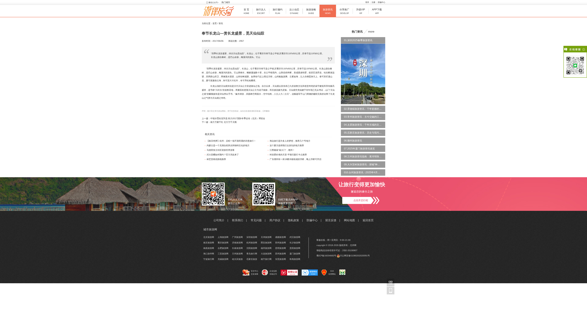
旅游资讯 (328, 11)
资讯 (221, 23)
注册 (373, 2)
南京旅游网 (208, 242)
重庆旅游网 (223, 242)
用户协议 (274, 220)
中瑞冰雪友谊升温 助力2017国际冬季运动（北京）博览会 (237, 118)
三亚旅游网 (223, 253)
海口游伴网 (208, 253)
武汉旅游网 (295, 237)
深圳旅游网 (251, 237)
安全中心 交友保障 (254, 272)
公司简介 (218, 220)
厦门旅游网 (295, 253)
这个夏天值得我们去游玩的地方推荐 (287, 145)
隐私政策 (293, 220)
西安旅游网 (266, 242)
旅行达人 (261, 11)
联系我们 (237, 220)
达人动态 (294, 11)
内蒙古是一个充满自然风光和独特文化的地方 (228, 145)
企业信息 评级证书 (273, 272)
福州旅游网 (266, 248)
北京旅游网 (208, 237)
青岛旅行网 (251, 253)
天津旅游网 (266, 237)
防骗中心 (381, 2)
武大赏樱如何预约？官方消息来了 (223, 154)
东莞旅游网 (280, 259)
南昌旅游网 (208, 248)
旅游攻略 (311, 11)
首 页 (246, 11)
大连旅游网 (266, 253)
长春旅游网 (237, 248)
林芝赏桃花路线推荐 (216, 159)
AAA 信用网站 (332, 272)
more (371, 31)
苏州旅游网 (280, 253)
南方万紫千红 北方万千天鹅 (223, 122)
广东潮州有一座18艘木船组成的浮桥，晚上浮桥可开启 (295, 159)
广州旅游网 (237, 237)
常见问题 (256, 220)
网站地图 (349, 220)
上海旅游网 (223, 237)
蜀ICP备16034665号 (326, 255)
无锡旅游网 (223, 259)
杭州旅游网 (251, 242)
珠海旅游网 (295, 259)
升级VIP (360, 11)
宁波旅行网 (208, 259)
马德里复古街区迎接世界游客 (220, 150)
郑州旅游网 (280, 242)
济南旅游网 (237, 242)
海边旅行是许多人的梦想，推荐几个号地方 (290, 141)
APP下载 (377, 11)
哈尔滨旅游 (237, 259)
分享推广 (344, 11)
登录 (367, 2)
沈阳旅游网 (251, 248)
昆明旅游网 (280, 248)
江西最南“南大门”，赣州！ (282, 150)
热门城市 (226, 2)
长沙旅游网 (295, 242)
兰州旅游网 (237, 253)
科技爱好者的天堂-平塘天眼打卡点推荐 (288, 154)
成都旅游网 (280, 237)
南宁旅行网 (266, 259)
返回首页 (368, 220)
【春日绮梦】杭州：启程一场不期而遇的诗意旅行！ (231, 141)
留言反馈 (330, 220)
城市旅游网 (210, 229)
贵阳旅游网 (295, 248)
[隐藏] (583, 49)
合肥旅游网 (223, 248)
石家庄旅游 (251, 259)
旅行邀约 (277, 11)
